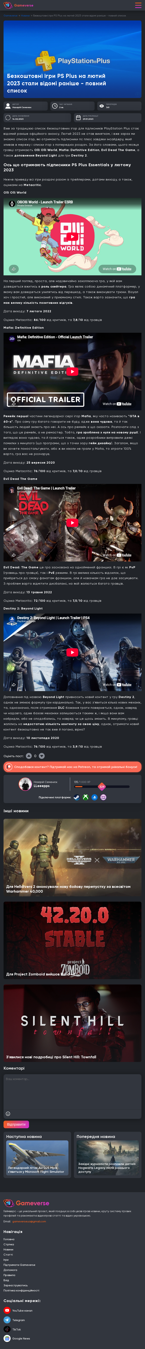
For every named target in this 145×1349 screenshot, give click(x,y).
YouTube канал (22, 1310)
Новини (25, 15)
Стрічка (9, 1244)
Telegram (18, 1320)
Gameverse (11, 15)
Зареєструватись (16, 1285)
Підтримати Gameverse (19, 1265)
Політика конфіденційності (21, 1290)
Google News (21, 1338)
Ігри (6, 1259)
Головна (9, 1239)
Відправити (16, 1124)
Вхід (6, 1280)
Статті (8, 1254)
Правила (9, 1275)
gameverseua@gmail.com (29, 1221)
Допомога (10, 1270)
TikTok (16, 1329)
